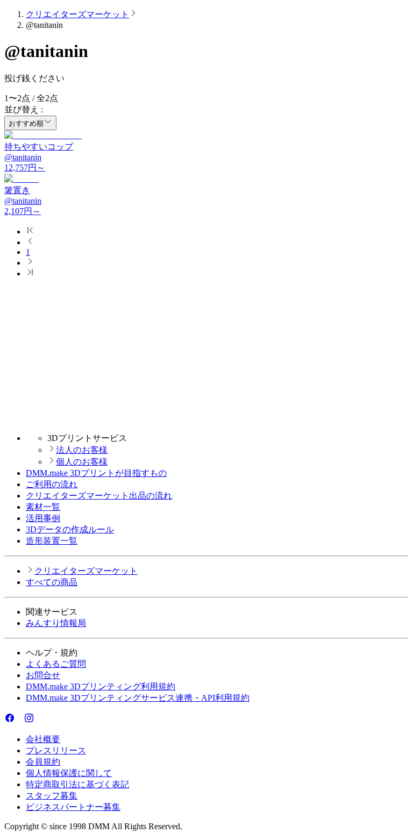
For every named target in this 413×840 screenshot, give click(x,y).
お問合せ (43, 675)
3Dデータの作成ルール (70, 529)
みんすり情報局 (56, 623)
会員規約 (43, 761)
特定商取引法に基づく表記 (77, 784)
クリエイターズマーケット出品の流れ (99, 495)
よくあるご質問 (56, 663)
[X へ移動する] (19, 720)
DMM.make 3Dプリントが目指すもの (96, 473)
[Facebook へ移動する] (9, 720)
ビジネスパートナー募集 (73, 806)
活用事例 (43, 518)
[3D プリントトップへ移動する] (206, 419)
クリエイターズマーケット (77, 14)
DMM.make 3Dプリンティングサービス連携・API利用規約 (138, 697)
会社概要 (43, 739)
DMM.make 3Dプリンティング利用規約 (100, 686)
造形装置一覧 (51, 540)
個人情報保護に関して (69, 773)
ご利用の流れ (51, 484)
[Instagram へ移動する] (29, 720)
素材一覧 (43, 506)
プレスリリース (56, 750)
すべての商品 (51, 582)
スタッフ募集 (51, 795)
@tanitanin (22, 157)
